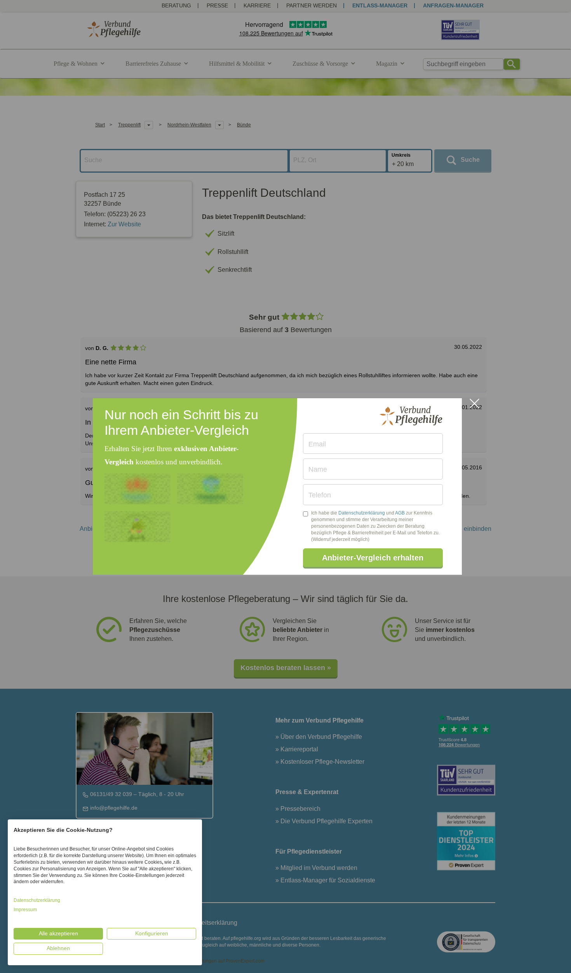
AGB (400, 513)
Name (317, 469)
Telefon (319, 495)
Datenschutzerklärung (361, 513)
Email (317, 444)
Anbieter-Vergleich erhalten (372, 557)
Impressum (25, 909)
